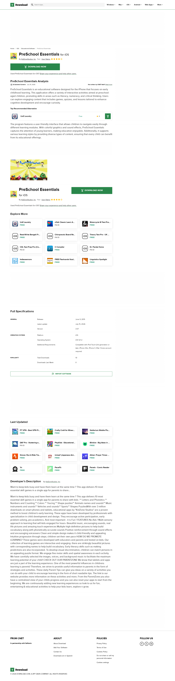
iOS (128, 5)
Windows (110, 5)
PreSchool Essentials (44, 54)
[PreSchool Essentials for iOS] (13, 56)
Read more (108, 84)
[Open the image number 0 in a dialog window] (28, 170)
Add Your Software (60, 648)
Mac (120, 5)
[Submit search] (32, 5)
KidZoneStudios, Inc (53, 482)
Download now (37, 66)
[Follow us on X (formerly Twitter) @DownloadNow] (146, 644)
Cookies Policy (102, 652)
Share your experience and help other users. (58, 73)
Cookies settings (103, 662)
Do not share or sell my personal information (105, 657)
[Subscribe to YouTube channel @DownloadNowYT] (151, 644)
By (27, 59)
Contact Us (58, 652)
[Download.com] (19, 5)
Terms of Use (101, 648)
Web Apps (149, 5)
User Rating (46, 59)
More (159, 5)
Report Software (63, 374)
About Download (60, 643)
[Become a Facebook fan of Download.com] (142, 644)
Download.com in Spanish (63, 656)
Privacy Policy (102, 643)
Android (137, 5)
